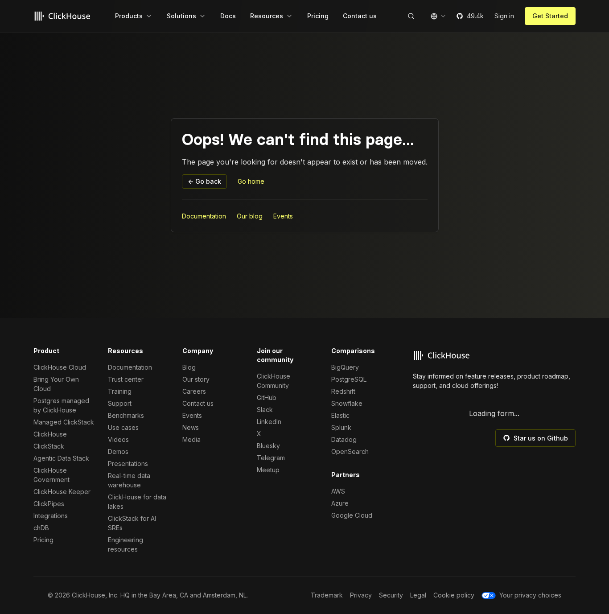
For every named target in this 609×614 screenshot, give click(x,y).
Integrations (50, 515)
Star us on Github (541, 438)
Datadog (344, 439)
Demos (118, 451)
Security (391, 595)
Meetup (268, 470)
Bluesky (268, 445)
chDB (41, 528)
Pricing (43, 540)
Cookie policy (453, 595)
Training (120, 391)
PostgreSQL (348, 379)
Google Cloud (351, 515)
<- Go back (204, 181)
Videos (118, 439)
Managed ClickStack (63, 422)
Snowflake (346, 403)
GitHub (266, 397)
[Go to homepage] (63, 16)
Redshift (343, 391)
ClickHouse (50, 434)
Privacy (361, 595)
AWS (338, 491)
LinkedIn (269, 421)
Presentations (128, 463)
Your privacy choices (530, 595)
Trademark (327, 595)
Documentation (204, 216)
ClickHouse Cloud (59, 367)
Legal (418, 595)
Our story (196, 379)
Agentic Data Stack (61, 458)
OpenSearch (350, 451)
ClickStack (48, 446)
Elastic (340, 415)
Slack (265, 409)
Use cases (123, 427)
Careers (194, 391)
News (190, 427)
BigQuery (345, 367)
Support (120, 403)
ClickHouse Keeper (62, 491)
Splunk (341, 427)
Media (191, 439)
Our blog (250, 216)
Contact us (198, 403)
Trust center (126, 379)
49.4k (475, 16)
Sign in (504, 16)
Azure (340, 503)
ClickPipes (48, 503)
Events (283, 216)
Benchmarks (126, 415)
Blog (189, 367)
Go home (251, 181)
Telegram (271, 458)
